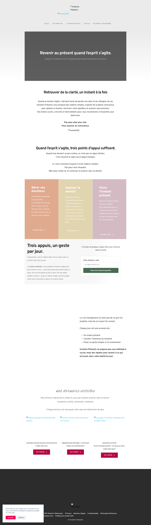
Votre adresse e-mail (91, 260)
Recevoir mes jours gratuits (101, 270)
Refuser (21, 517)
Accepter (11, 517)
